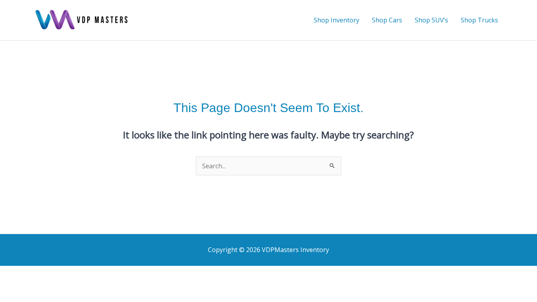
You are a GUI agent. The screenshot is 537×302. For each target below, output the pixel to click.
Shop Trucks (479, 20)
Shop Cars (387, 20)
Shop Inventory (336, 20)
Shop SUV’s (431, 20)
